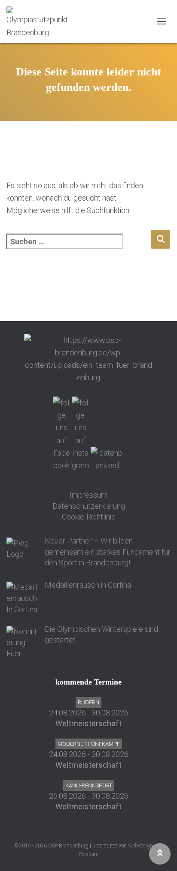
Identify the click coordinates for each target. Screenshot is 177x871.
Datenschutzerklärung (88, 506)
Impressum (88, 494)
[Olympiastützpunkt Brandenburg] (42, 21)
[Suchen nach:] (78, 247)
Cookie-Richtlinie (89, 516)
